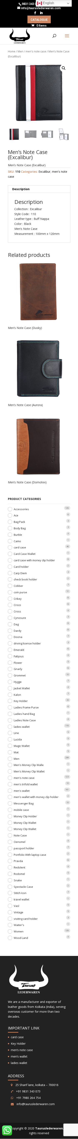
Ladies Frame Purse (26, 707)
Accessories (21, 509)
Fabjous (19, 656)
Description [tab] (21, 189)
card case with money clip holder (34, 560)
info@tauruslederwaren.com (36, 1104)
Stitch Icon (20, 893)
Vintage (18, 912)
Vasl (16, 906)
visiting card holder (26, 919)
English (48, 3)
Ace (16, 515)
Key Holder (21, 701)
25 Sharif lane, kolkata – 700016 (36, 1085)
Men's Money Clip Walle (29, 765)
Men (20, 51)
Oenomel (19, 842)
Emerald (19, 650)
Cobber (18, 586)
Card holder (21, 567)
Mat (16, 752)
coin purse (20, 592)
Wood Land (21, 938)
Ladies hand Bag (24, 714)
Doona (18, 637)
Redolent (19, 867)
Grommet (20, 675)
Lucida (18, 739)
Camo (17, 541)
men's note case (36, 51)
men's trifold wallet (26, 784)
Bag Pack (19, 522)
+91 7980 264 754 (28, 1098)
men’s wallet (19, 1056)
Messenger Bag (23, 803)
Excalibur (44, 172)
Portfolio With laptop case (30, 855)
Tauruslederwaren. (49, 1128)
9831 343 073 (31, 4)
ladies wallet (22, 727)
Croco (17, 605)
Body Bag (20, 528)
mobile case (21, 810)
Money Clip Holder (25, 816)
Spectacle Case (23, 887)
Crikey (18, 599)
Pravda (18, 861)
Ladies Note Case (25, 720)
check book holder (25, 579)
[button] (63, 68)
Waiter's (19, 925)
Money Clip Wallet (25, 823)
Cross (17, 611)
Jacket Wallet (22, 688)
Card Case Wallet (24, 554)
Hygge (18, 682)
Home (11, 51)
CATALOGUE (39, 19)
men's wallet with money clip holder (36, 797)
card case (20, 547)
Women (19, 931)
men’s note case (22, 1050)
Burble (18, 535)
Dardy (17, 631)
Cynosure (20, 618)
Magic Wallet (22, 746)
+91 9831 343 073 (27, 1091)
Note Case (20, 835)
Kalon (17, 695)
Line (16, 733)
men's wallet (22, 791)
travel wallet (21, 899)
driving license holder (27, 643)
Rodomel (19, 874)
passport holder (24, 848)
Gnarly (18, 669)
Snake (18, 880)
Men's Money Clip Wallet (29, 771)
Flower (18, 663)
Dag (16, 624)
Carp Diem (20, 573)
